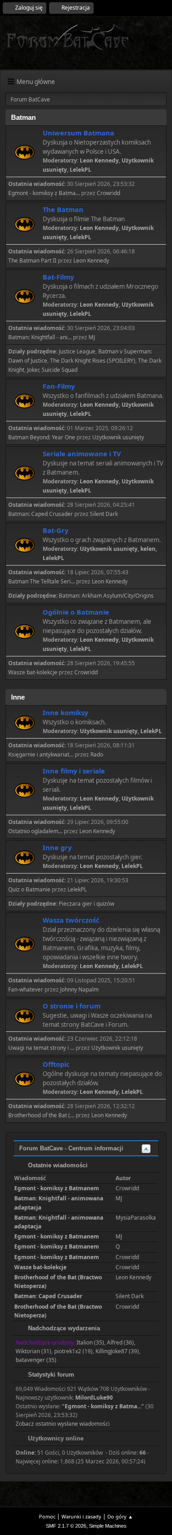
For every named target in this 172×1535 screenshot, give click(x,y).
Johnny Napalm (79, 989)
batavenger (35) (36, 1360)
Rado (96, 754)
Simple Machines (108, 1526)
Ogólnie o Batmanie (76, 611)
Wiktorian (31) (33, 1351)
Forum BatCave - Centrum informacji (71, 1148)
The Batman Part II (32, 260)
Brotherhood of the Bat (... (41, 1115)
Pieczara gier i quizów (86, 904)
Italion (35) (90, 1342)
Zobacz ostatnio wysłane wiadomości (63, 1424)
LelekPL (80, 170)
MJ (92, 337)
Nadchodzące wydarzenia (63, 1328)
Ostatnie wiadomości (57, 1165)
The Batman (63, 209)
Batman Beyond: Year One (41, 437)
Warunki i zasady (81, 1516)
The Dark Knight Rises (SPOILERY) (92, 360)
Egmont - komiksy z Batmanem (56, 1188)
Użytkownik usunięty (118, 437)
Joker (33, 370)
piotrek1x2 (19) (73, 1351)
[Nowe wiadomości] (24, 152)
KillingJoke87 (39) (117, 1351)
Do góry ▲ (120, 1516)
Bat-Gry (55, 530)
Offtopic (56, 1064)
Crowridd (108, 193)
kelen (147, 549)
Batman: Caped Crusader (40, 514)
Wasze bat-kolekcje (32, 672)
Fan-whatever (25, 989)
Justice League (77, 351)
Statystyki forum (50, 1374)
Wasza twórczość (71, 919)
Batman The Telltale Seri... (41, 581)
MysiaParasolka (136, 1217)
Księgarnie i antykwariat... (40, 754)
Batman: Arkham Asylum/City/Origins (106, 595)
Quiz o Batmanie (29, 889)
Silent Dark (104, 514)
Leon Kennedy (99, 160)
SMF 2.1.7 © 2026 (66, 1526)
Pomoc (47, 1516)
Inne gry (57, 847)
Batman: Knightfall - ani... (40, 337)
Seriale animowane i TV (82, 453)
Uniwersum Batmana (78, 132)
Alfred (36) (120, 1342)
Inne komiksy (65, 712)
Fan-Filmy (59, 386)
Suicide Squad (60, 370)
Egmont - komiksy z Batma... (44, 193)
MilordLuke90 (94, 1397)
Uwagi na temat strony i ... (41, 1048)
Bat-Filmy (58, 276)
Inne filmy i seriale (74, 770)
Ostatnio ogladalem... (35, 831)
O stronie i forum (71, 1005)
